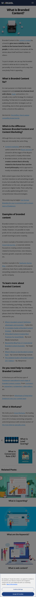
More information (12, 584)
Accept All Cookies (18, 594)
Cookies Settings (18, 589)
